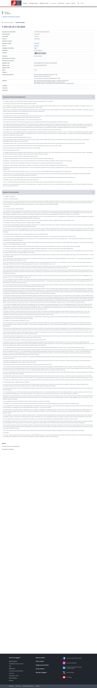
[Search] (78, 3)
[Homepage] (2, 22)
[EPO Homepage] (16, 3)
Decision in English (41, 53)
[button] (48, 97)
